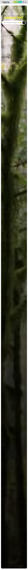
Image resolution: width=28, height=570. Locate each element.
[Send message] (24, 22)
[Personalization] (23, 2)
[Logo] (6, 2)
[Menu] (26, 2)
